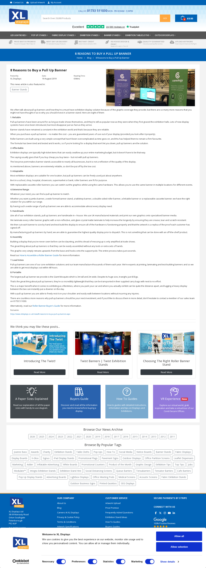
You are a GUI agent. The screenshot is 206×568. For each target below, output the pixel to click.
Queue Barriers (124, 470)
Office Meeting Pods (103, 477)
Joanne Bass (20, 451)
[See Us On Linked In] (174, 512)
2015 (135, 436)
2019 (97, 436)
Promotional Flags (88, 458)
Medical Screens (126, 477)
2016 (125, 436)
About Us (61, 503)
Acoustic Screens (148, 477)
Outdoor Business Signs (82, 483)
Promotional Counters (93, 464)
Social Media (125, 451)
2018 (107, 436)
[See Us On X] (160, 512)
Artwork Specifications (68, 526)
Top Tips (179, 464)
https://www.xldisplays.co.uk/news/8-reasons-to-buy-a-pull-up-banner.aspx (40, 314)
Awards (35, 451)
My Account (56, 2)
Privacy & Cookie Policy (68, 517)
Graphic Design (143, 464)
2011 (172, 436)
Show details (167, 561)
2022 (69, 436)
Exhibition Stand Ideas (116, 517)
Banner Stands (19, 89)
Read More (39, 372)
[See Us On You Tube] (169, 512)
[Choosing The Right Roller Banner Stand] (166, 343)
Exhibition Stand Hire (70, 470)
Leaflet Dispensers (183, 458)
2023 (60, 436)
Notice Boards (144, 451)
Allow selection (179, 546)
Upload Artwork (37, 2)
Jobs (190, 464)
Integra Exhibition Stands (43, 470)
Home (80, 57)
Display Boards (19, 458)
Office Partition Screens (157, 458)
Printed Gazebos (108, 483)
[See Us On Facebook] (156, 512)
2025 (41, 436)
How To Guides (112, 521)
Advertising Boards (56, 477)
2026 (32, 436)
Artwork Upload (113, 503)
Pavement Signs (110, 458)
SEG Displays (127, 483)
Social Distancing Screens (98, 470)
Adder (30, 464)
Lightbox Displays (79, 477)
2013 (153, 436)
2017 (116, 436)
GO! (165, 18)
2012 (163, 436)
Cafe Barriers (184, 470)
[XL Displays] (22, 16)
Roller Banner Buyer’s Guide (46, 305)
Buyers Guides (112, 526)
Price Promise (112, 507)
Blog (89, 57)
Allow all (179, 536)
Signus (46, 458)
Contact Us (18, 2)
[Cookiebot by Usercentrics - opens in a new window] (21, 561)
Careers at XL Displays (68, 512)
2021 (79, 436)
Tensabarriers (143, 470)
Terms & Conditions (66, 521)
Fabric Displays (183, 451)
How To (111, 451)
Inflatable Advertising (48, 464)
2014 (144, 436)
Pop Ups (98, 451)
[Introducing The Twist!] (39, 343)
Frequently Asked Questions (119, 512)
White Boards (70, 464)
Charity (46, 451)
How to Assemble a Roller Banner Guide (39, 255)
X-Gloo (35, 458)
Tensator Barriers (164, 470)
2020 (88, 436)
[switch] (92, 561)
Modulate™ (20, 470)
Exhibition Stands (63, 451)
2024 (51, 436)
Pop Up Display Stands (30, 477)
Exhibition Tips (163, 464)
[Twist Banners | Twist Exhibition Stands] (103, 343)
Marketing (17, 464)
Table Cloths (82, 451)
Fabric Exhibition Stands (173, 477)
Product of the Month (120, 464)
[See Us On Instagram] (165, 512)
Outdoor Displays (132, 458)
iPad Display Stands (64, 458)
